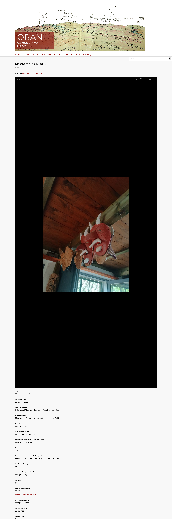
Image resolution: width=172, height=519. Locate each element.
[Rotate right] (136, 79)
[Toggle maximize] (154, 79)
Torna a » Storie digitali (84, 54)
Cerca (170, 58)
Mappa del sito (65, 54)
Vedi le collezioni (48, 54)
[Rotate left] (141, 79)
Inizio (17, 54)
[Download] (150, 79)
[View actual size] (145, 79)
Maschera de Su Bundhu (32, 73)
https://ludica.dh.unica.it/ (25, 495)
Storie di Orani (30, 54)
